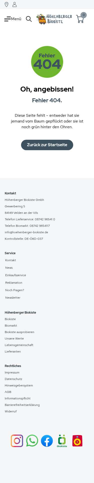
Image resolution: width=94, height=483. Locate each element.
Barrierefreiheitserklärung (22, 405)
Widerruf (11, 411)
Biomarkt (11, 326)
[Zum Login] (14, 4)
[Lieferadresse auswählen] (6, 4)
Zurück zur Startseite (47, 144)
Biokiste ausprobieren (19, 332)
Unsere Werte (14, 339)
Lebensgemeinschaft (19, 345)
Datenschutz (13, 379)
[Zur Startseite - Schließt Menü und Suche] (54, 19)
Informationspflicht (18, 398)
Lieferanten (13, 352)
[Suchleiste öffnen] (28, 18)
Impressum (12, 372)
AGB (8, 392)
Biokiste (10, 319)
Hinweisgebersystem (19, 385)
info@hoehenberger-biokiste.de (26, 232)
